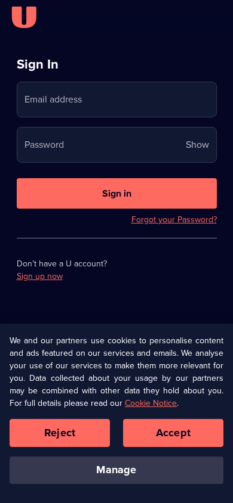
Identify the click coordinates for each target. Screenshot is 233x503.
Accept (173, 432)
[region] (116, 413)
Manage (116, 469)
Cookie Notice (151, 403)
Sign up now (40, 276)
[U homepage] (23, 17)
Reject (59, 432)
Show (197, 145)
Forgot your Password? (174, 219)
